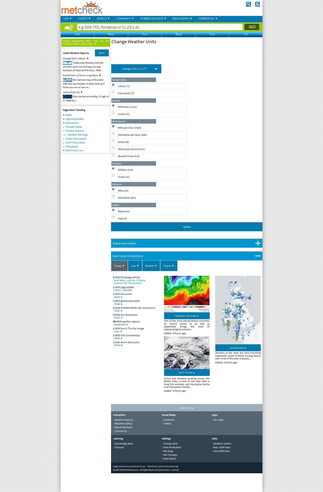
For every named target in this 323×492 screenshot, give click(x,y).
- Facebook (168, 419)
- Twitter (166, 423)
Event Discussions (75, 142)
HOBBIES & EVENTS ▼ (153, 18)
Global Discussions (75, 138)
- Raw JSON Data (221, 447)
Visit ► (102, 52)
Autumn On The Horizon (127, 283)
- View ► (118, 331)
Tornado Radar (73, 126)
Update (187, 226)
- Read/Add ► (120, 324)
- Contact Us (120, 431)
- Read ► (118, 297)
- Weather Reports (123, 419)
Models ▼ (151, 266)
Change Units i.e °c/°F (134, 68)
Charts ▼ (168, 266)
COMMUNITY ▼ (125, 18)
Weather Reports (74, 130)
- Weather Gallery (123, 423)
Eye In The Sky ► (187, 372)
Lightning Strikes (74, 119)
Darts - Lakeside (123, 290)
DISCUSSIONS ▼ (182, 18)
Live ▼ (135, 266)
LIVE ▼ (68, 18)
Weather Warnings (78, 134)
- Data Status (169, 458)
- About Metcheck (123, 427)
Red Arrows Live (74, 150)
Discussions (71, 122)
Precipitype (71, 146)
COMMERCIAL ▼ (208, 18)
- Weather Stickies (221, 443)
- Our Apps (218, 419)
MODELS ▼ (103, 18)
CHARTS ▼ (84, 18)
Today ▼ (119, 266)
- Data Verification (171, 447)
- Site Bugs (167, 451)
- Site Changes (169, 454)
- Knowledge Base (123, 443)
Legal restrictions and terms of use (129, 466)
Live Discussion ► (238, 347)
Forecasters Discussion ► (187, 315)
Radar (68, 115)
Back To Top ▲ (187, 407)
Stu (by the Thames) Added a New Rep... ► (85, 42)
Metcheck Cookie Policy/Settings (163, 466)
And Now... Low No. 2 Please (129, 280)
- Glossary (118, 447)
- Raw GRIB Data (221, 451)
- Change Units (170, 443)
